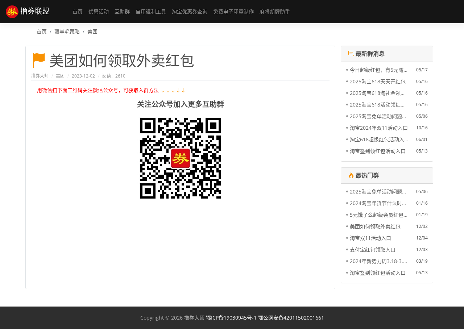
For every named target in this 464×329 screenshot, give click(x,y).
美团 (92, 31)
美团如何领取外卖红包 (375, 226)
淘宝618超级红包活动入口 (379, 139)
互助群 (122, 11)
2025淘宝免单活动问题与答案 (379, 116)
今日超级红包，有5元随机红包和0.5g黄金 (379, 69)
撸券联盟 (33, 11)
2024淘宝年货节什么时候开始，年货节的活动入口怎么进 (379, 203)
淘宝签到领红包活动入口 (378, 150)
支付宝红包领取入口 (372, 249)
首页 (77, 11)
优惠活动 (98, 11)
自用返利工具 (151, 11)
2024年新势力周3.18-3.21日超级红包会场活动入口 (379, 261)
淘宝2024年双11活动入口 (379, 127)
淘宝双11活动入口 (370, 237)
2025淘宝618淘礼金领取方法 (379, 92)
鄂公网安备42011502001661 (291, 317)
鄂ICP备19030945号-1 (231, 317)
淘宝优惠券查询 (189, 11)
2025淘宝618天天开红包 (378, 81)
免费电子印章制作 (233, 11)
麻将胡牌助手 (275, 11)
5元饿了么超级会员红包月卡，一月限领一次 (379, 214)
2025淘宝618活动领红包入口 (379, 104)
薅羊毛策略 (67, 31)
